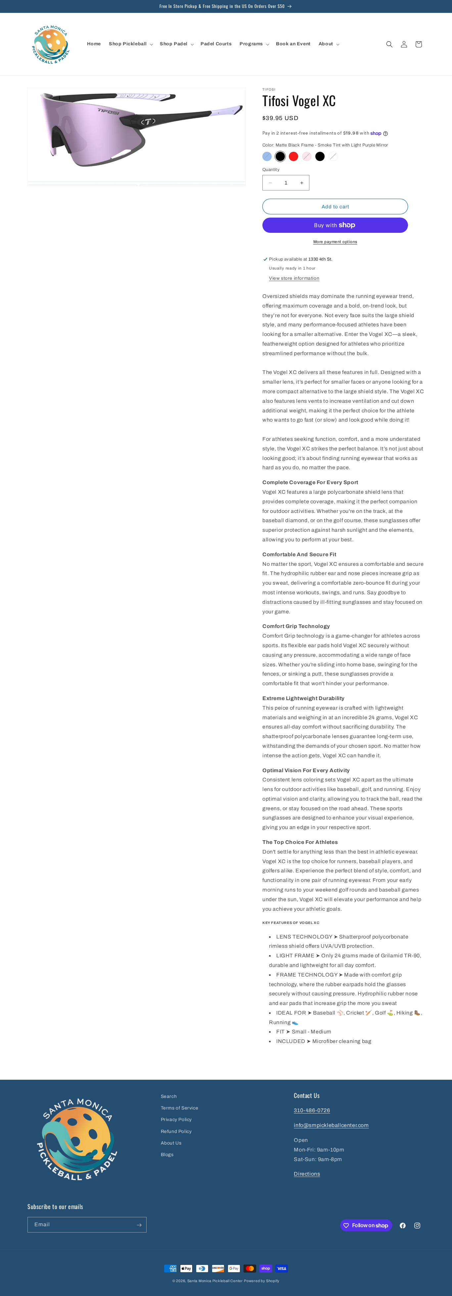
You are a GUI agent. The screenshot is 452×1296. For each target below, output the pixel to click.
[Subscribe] (139, 1225)
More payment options (335, 241)
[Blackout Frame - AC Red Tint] (293, 156)
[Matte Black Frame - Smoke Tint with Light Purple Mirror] (280, 156)
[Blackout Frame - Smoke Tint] (320, 156)
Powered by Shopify (262, 1281)
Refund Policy (176, 1131)
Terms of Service (180, 1108)
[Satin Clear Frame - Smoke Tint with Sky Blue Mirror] (267, 156)
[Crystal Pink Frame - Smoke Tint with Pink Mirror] (306, 156)
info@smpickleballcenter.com (331, 1125)
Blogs (167, 1154)
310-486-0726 (312, 1110)
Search (169, 1096)
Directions (307, 1174)
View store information (294, 278)
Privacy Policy (176, 1119)
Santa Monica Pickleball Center (215, 1281)
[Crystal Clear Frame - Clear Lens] (333, 156)
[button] (130, 44)
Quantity (271, 169)
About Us (171, 1143)
